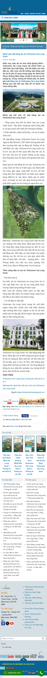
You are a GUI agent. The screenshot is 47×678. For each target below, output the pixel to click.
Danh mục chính (11, 18)
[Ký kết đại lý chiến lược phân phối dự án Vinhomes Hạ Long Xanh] (23, 32)
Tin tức (17, 409)
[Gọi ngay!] (41, 673)
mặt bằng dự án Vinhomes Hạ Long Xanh (25, 81)
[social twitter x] (8, 623)
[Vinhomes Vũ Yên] (23, 401)
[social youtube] (12, 623)
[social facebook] (3, 623)
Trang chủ (5, 46)
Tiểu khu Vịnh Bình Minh (34, 603)
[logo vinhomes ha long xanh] (9, 6)
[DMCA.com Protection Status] (7, 668)
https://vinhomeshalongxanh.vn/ (30, 392)
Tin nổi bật (6, 647)
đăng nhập (14, 426)
